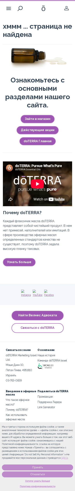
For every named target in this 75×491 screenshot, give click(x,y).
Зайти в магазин (37, 119)
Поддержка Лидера (50, 402)
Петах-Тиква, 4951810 (19, 370)
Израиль (11, 375)
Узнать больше (19, 262)
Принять (37, 467)
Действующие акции (37, 130)
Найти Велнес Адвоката (37, 315)
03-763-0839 (14, 380)
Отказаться (37, 474)
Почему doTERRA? (17, 409)
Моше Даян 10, (15, 364)
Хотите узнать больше (37, 481)
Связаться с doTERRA (37, 328)
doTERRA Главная (38, 141)
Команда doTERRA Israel (52, 360)
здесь (64, 458)
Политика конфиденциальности (37, 486)
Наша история (46, 355)
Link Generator (46, 407)
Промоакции (45, 396)
